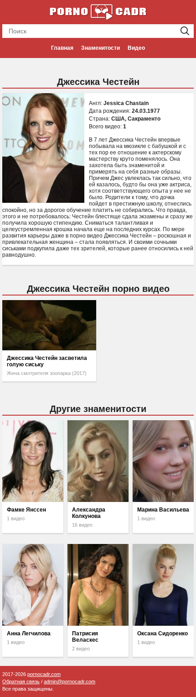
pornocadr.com (44, 674)
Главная (62, 48)
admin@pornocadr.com (69, 681)
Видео (136, 48)
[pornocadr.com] (98, 11)
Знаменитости (100, 48)
